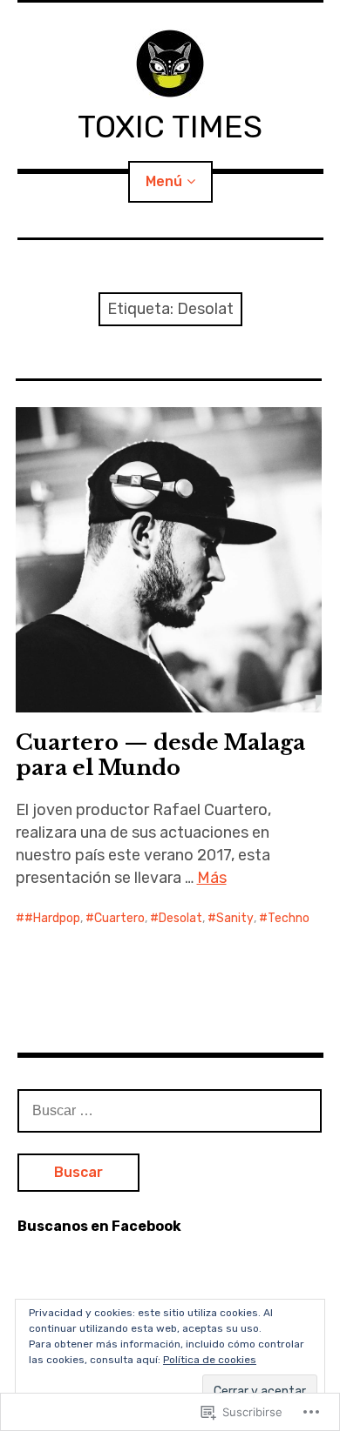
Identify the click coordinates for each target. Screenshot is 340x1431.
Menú (164, 181)
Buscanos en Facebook (99, 1226)
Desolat (180, 918)
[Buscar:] (170, 1110)
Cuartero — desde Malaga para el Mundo (160, 755)
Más (212, 877)
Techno (288, 918)
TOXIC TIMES (170, 126)
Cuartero (119, 918)
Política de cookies (209, 1360)
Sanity (235, 918)
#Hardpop (52, 918)
